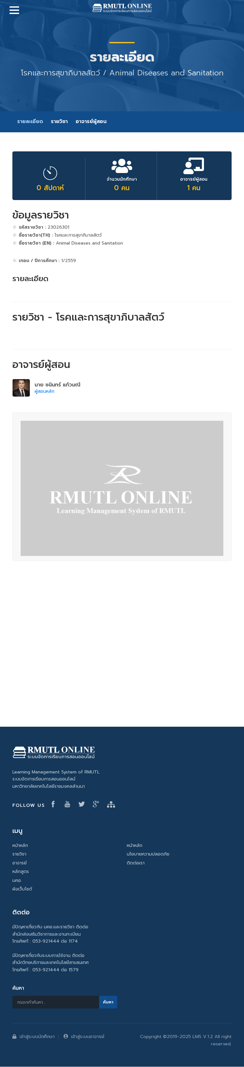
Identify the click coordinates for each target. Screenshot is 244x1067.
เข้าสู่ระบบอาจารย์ (87, 1036)
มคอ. (17, 880)
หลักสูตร (20, 871)
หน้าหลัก (20, 845)
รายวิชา (59, 121)
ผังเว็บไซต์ (22, 889)
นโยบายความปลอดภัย (148, 854)
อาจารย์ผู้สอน (91, 121)
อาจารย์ (19, 863)
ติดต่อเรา (136, 863)
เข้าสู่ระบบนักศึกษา (37, 1036)
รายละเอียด (30, 121)
